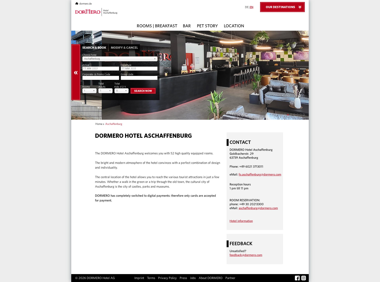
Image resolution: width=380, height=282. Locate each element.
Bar (187, 26)
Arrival (85, 65)
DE (246, 7)
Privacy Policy (167, 278)
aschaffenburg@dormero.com (258, 208)
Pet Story (207, 26)
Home (98, 124)
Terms (151, 278)
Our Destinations (284, 7)
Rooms (86, 87)
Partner (230, 278)
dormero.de (85, 4)
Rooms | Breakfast (157, 26)
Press (183, 278)
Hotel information (241, 221)
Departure (126, 65)
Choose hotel (89, 55)
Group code (127, 74)
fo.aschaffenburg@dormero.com (260, 174)
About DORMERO (210, 278)
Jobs (193, 278)
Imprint (139, 278)
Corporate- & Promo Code (96, 74)
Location (234, 26)
